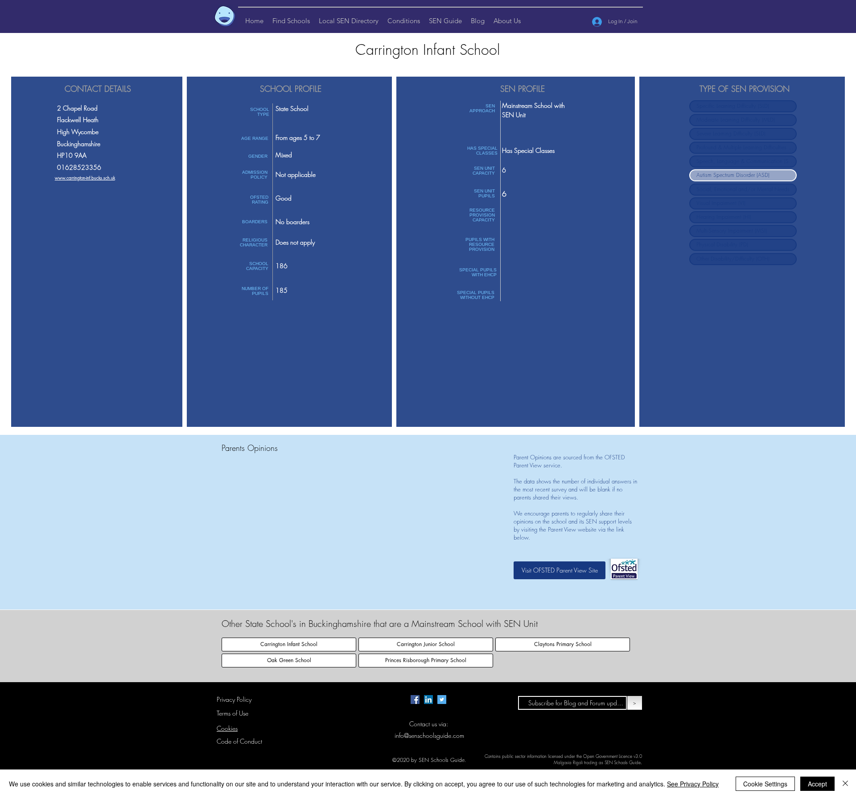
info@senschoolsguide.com (429, 735)
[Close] (845, 784)
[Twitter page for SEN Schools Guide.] (441, 699)
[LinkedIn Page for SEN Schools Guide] (428, 699)
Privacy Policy (234, 699)
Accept (817, 783)
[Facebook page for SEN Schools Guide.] (415, 699)
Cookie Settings (765, 783)
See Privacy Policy (693, 783)
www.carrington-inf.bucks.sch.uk (85, 178)
